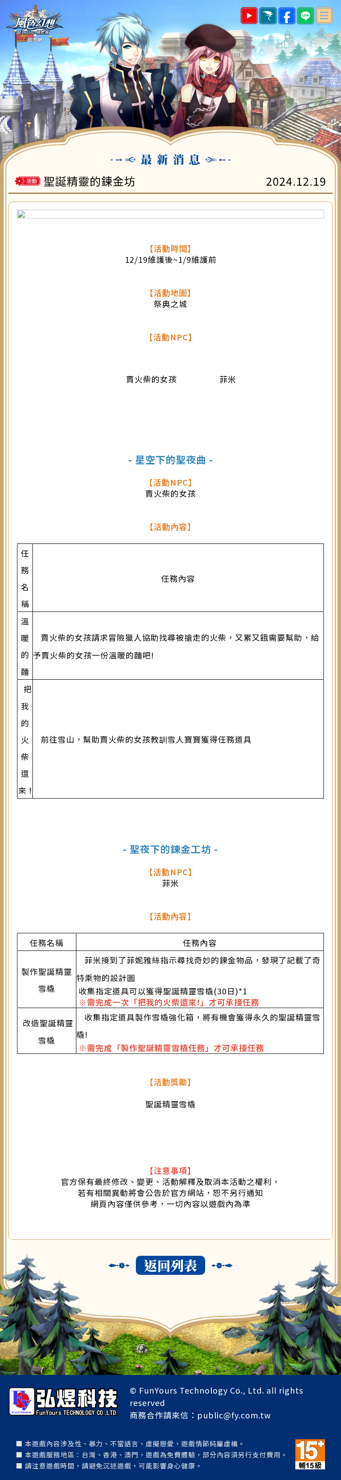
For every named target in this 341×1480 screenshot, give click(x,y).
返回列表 (170, 1265)
